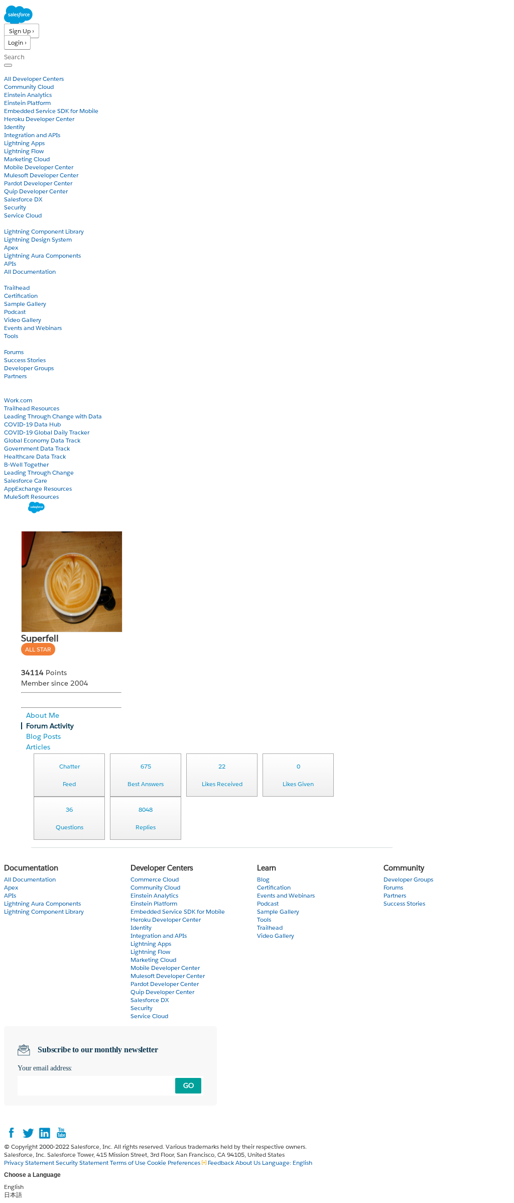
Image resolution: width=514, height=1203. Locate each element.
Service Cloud (23, 215)
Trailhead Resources (31, 408)
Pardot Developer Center (38, 183)
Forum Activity (50, 725)
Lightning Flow (24, 151)
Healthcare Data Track (35, 456)
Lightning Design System (38, 239)
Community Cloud (29, 86)
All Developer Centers (34, 78)
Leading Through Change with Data (53, 416)
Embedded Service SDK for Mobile (51, 110)
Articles (38, 746)
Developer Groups (29, 368)
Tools (11, 336)
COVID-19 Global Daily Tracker (46, 432)
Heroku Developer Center (39, 119)
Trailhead (17, 287)
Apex (11, 247)
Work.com (18, 400)
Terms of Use (128, 1162)
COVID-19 (18, 392)
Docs (11, 223)
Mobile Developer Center (38, 167)
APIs (10, 263)
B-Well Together (26, 464)
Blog (10, 384)
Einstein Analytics (28, 94)
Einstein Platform (27, 102)
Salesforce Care (25, 480)
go (188, 1085)
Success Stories (25, 360)
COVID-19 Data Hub (32, 424)
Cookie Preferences (174, 1162)
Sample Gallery (25, 303)
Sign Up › (21, 31)
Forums (14, 352)
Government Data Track (37, 448)
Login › (17, 42)
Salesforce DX (23, 199)
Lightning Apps (24, 143)
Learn (12, 279)
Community (21, 344)
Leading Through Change (39, 472)
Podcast (15, 311)
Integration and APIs (32, 135)
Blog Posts (43, 736)
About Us (248, 1162)
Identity (14, 127)
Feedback (220, 1162)
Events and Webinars (33, 327)
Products (17, 70)
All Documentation (30, 271)
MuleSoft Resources (31, 496)
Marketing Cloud (27, 159)
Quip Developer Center (36, 191)
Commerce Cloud (155, 879)
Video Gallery (22, 319)
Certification (21, 295)
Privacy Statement (30, 1162)
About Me (42, 715)
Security (15, 207)
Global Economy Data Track (42, 440)
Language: (287, 1162)
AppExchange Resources (38, 488)
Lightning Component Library (44, 231)
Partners (15, 376)
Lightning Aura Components (42, 255)
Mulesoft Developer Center (41, 175)
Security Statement (83, 1162)
